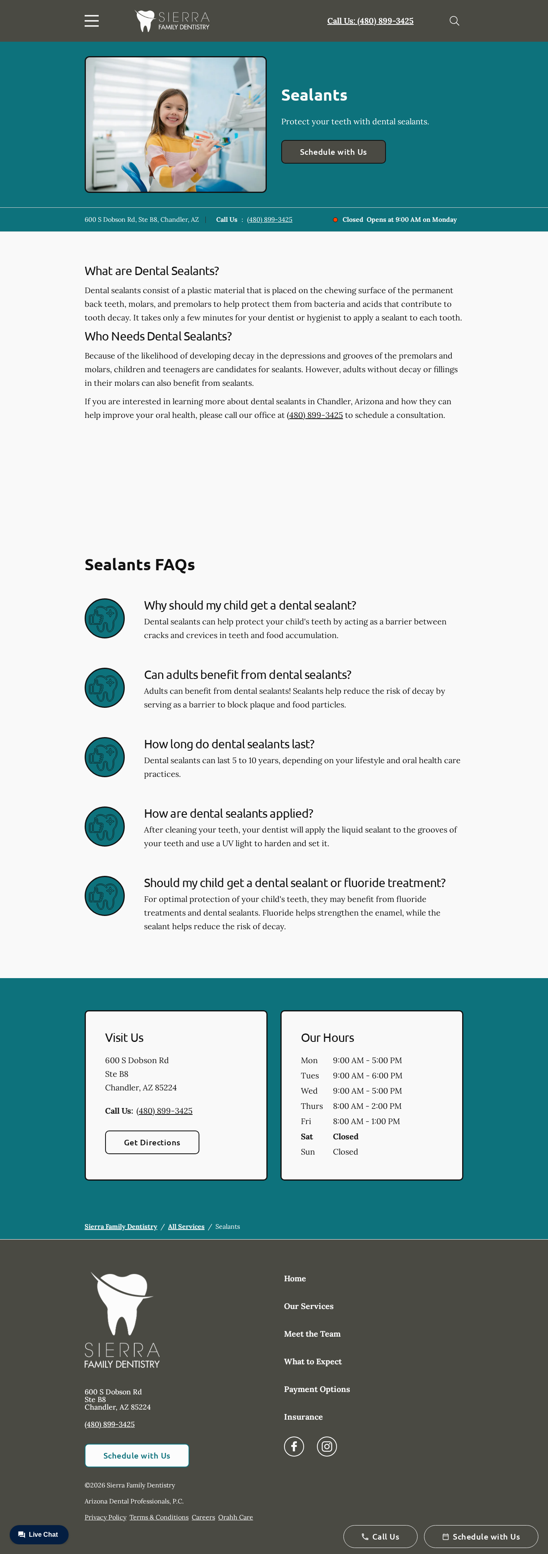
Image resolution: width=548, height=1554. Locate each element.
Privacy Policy (105, 1517)
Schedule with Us (333, 151)
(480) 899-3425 (269, 219)
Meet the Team (312, 1334)
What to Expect (313, 1361)
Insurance (303, 1417)
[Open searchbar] (454, 21)
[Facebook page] (294, 1446)
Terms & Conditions (159, 1517)
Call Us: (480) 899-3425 (370, 21)
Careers (203, 1517)
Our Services (309, 1306)
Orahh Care (235, 1517)
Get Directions (152, 1142)
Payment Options (317, 1389)
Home (295, 1278)
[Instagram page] (327, 1446)
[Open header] (93, 21)
